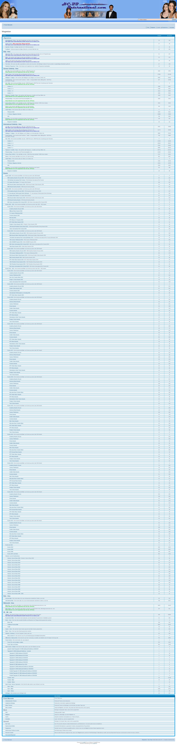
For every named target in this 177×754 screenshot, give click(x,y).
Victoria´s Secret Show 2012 (13, 575)
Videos (6, 60)
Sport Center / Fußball (10, 646)
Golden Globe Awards (14, 308)
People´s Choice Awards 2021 (16, 279)
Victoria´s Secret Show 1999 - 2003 (15, 593)
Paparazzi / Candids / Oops (11, 95)
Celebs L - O (10, 90)
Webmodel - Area (8, 603)
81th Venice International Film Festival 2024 (19, 266)
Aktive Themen (8, 705)
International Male (9, 600)
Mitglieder (153, 27)
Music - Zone (8, 631)
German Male (8, 598)
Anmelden (172, 27)
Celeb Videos (8, 109)
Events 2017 (10, 350)
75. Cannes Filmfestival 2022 (15, 213)
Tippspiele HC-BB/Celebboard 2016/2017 (18, 653)
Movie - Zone (8, 620)
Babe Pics (7, 605)
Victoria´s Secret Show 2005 (13, 591)
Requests (7, 118)
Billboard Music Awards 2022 (15, 211)
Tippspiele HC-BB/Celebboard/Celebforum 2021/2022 (21, 666)
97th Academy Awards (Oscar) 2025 (15, 191)
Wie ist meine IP (11, 635)
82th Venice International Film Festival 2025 (17, 202)
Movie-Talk (9, 622)
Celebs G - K (10, 88)
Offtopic (7, 614)
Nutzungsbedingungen (10, 734)
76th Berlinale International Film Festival (16, 180)
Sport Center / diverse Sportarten (12, 684)
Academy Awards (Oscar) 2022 (16, 208)
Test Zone (7, 63)
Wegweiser (144, 739)
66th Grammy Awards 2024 (15, 257)
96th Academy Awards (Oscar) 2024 (17, 250)
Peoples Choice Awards (14, 319)
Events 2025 (8, 188)
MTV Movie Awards (13, 314)
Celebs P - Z (10, 93)
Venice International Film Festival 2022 (18, 228)
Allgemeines (7, 38)
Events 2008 (10, 551)
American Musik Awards (14, 301)
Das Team (7, 723)
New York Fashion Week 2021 (16, 277)
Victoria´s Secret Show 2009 (13, 582)
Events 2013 (10, 463)
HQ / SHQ (7, 83)
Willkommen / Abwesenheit (11, 637)
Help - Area (6, 51)
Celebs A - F (10, 86)
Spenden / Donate (9, 47)
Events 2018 (10, 323)
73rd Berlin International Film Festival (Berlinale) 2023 (21, 237)
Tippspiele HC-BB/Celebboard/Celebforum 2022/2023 (21, 668)
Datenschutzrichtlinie (10, 726)
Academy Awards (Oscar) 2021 (16, 272)
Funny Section (8, 640)
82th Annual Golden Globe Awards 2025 (16, 197)
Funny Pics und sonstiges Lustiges (15, 642)
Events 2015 (10, 405)
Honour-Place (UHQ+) (10, 103)
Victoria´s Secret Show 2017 (13, 564)
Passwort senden (9, 732)
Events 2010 (10, 547)
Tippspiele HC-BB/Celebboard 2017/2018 (18, 655)
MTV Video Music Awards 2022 (16, 222)
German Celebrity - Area (10, 68)
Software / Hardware (10, 633)
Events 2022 (10, 206)
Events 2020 (10, 284)
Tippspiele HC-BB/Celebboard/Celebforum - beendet (19, 651)
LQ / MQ (7, 71)
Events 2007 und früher (12, 553)
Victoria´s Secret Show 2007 (13, 586)
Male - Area (6, 596)
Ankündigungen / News (10, 40)
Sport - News (10, 686)
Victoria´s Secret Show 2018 (13, 562)
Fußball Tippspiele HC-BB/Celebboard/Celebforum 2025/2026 (23, 675)
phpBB (83, 742)
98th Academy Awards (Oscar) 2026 (15, 177)
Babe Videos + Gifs (9, 608)
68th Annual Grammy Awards (13, 186)
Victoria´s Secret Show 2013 (13, 573)
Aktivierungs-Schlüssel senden (12, 730)
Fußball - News (10, 677)
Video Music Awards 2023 (15, 246)
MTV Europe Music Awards (15, 452)
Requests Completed (12, 121)
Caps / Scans (8, 74)
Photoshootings (8, 98)
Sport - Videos (10, 690)
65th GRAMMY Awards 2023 (15, 242)
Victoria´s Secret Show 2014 (13, 571)
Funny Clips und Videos (12, 644)
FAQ (148, 27)
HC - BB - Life (7, 612)
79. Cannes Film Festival (13, 182)
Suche (158, 27)
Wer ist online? (8, 707)
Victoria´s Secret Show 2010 (13, 580)
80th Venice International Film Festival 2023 (19, 244)
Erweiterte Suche (172, 21)
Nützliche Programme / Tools (11, 66)
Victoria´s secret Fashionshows (12, 556)
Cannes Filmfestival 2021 (15, 275)
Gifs (8, 116)
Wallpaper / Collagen (10, 77)
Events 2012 (10, 491)
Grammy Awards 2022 (14, 215)
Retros (6, 106)
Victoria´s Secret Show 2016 (13, 567)
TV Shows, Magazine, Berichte (14, 114)
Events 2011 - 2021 (9, 268)
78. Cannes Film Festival (13, 195)
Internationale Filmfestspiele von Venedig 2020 (19, 292)
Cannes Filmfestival (13, 303)
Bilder (6, 57)
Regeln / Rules (8, 43)
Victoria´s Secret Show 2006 (13, 589)
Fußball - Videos (11, 682)
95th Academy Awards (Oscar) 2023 (17, 233)
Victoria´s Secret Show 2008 (13, 584)
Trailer (8, 626)
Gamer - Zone (8, 629)
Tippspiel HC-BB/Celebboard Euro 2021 (18, 664)
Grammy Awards (13, 310)
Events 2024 (10, 248)
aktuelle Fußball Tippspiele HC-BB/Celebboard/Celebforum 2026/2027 (23, 648)
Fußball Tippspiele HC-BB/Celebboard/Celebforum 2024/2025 (23, 673)
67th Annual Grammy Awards (13, 200)
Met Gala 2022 (12, 217)
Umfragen (7, 693)
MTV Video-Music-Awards (15, 312)
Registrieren (165, 27)
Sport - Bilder (10, 688)
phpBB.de (95, 743)
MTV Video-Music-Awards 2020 (16, 295)
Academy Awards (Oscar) (15, 299)
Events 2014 (10, 434)
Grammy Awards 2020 (14, 290)
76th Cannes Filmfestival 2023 (16, 239)
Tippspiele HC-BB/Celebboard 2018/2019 (18, 657)
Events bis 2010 (9, 544)
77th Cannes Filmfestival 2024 (16, 253)
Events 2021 (10, 270)
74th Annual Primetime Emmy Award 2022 (18, 226)
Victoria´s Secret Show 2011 (13, 578)
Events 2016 (10, 376)
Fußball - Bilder (10, 679)
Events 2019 (10, 297)
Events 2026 (8, 175)
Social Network (8, 79)
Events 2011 (10, 520)
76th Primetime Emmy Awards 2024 (17, 264)
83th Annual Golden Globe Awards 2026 (16, 184)
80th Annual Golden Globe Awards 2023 (18, 235)
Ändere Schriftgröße (173, 24)
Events (5, 173)
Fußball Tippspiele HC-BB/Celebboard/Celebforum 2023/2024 (23, 671)
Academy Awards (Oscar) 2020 (16, 286)
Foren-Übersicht (8, 24)
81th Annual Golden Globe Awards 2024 (18, 255)
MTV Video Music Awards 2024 (16, 259)
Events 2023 (10, 230)
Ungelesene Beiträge (10, 703)
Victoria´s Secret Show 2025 (13, 558)
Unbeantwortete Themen (11, 700)
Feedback (7, 49)
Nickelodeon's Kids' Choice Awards (17, 317)
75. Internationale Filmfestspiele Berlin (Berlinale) (18, 193)
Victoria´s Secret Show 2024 (13, 560)
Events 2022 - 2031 (9, 204)
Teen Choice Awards (14, 321)
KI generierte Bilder (9, 617)
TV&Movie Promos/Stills (12, 624)
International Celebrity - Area (12, 124)
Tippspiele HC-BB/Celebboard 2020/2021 (18, 662)
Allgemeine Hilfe (8, 54)
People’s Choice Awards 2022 (16, 224)
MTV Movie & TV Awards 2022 (16, 219)
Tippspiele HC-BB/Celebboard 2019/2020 (18, 659)
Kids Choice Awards (13, 421)
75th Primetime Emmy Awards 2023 (17, 261)
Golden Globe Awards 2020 (15, 288)
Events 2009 (10, 549)
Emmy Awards (12, 306)
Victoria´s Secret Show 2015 (13, 569)
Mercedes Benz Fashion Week (16, 392)
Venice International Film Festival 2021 (18, 281)
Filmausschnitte (10, 111)
